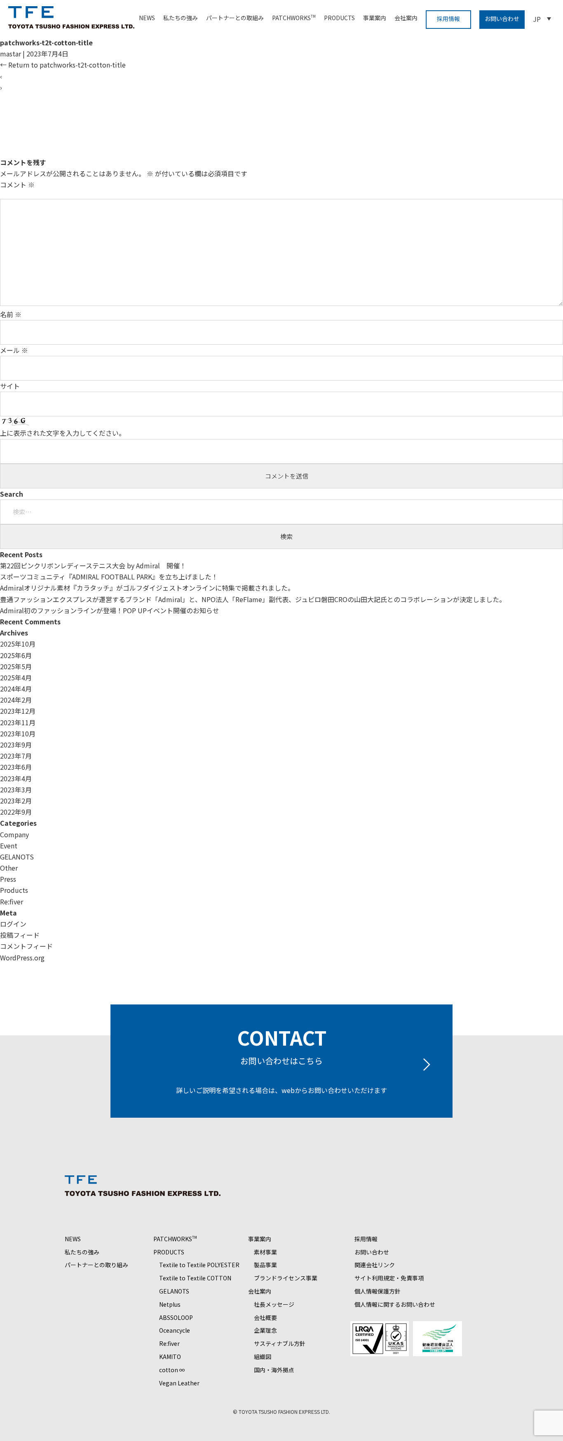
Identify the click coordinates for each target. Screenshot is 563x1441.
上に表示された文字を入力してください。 (62, 433)
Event (8, 845)
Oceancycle (174, 1330)
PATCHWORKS (294, 18)
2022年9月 (16, 812)
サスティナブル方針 (279, 1343)
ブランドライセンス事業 (285, 1278)
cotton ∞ (172, 1370)
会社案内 (406, 18)
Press (8, 879)
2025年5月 (16, 666)
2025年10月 (17, 644)
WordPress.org (22, 957)
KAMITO (170, 1356)
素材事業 (265, 1252)
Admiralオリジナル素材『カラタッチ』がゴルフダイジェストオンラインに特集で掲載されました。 (147, 588)
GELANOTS (17, 857)
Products (14, 890)
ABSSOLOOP (176, 1317)
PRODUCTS (339, 18)
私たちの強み (180, 18)
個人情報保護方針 (377, 1291)
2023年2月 (16, 801)
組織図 (262, 1356)
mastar (10, 53)
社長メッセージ (274, 1304)
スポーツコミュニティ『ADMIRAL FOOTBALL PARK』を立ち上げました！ (109, 577)
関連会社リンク (374, 1265)
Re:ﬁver (11, 901)
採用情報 (448, 18)
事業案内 (374, 18)
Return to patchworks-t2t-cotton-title (63, 65)
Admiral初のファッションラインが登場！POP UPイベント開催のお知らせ (109, 610)
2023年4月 (16, 778)
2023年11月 (17, 722)
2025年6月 (16, 655)
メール (14, 350)
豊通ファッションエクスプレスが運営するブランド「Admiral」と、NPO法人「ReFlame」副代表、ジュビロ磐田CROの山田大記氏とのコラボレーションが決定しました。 (253, 599)
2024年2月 (16, 700)
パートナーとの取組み (235, 18)
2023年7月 (16, 756)
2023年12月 (17, 711)
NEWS (147, 18)
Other (9, 868)
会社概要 (265, 1317)
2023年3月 (16, 789)
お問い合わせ (502, 18)
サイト (10, 386)
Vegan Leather (179, 1383)
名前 (10, 314)
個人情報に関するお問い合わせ (394, 1304)
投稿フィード (20, 935)
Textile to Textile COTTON (195, 1278)
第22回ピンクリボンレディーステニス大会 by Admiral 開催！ (93, 565)
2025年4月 (16, 677)
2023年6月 (16, 767)
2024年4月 (16, 689)
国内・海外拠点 (274, 1370)
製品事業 (265, 1265)
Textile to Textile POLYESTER (199, 1265)
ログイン (13, 924)
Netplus (170, 1304)
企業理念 (265, 1330)
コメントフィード (26, 946)
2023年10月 (17, 733)
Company (14, 834)
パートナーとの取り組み (96, 1265)
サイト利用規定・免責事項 (389, 1278)
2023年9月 (16, 745)
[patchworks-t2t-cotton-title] (196, 151)
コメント (17, 184)
